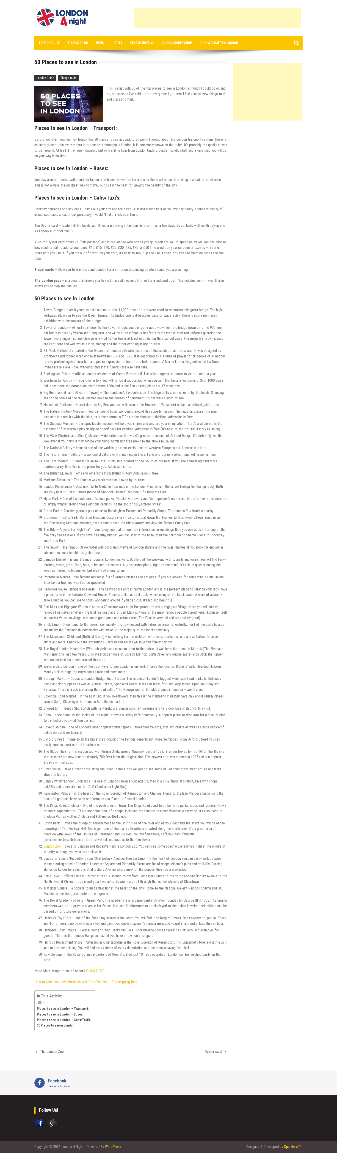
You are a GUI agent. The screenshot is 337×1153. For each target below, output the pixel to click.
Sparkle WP (292, 1147)
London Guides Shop (176, 43)
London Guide (49, 43)
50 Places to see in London (56, 1025)
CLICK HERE (95, 971)
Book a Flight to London (219, 43)
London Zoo (52, 846)
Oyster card (213, 1051)
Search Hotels (141, 43)
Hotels (116, 43)
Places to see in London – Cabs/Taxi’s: (64, 1020)
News (100, 43)
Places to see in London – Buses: (60, 1014)
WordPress (113, 1147)
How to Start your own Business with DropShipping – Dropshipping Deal (85, 982)
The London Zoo (52, 1051)
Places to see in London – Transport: (63, 1009)
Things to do (78, 43)
